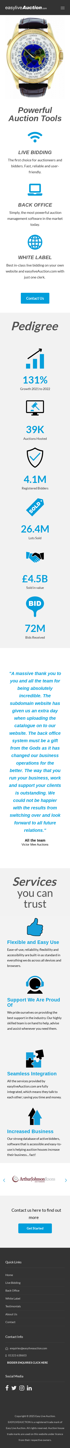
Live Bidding (12, 1282)
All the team (35, 840)
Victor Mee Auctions (35, 844)
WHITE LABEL (35, 257)
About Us (11, 1314)
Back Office (12, 1290)
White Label (12, 1298)
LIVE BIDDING (35, 152)
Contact (10, 1322)
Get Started (35, 1228)
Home (9, 1275)
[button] (4, 1180)
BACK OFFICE (35, 205)
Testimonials (13, 1306)
